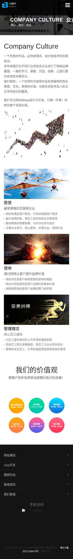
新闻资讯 (10, 484)
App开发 (9, 465)
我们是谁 (10, 494)
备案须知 (45, 551)
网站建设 (10, 455)
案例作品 (10, 474)
